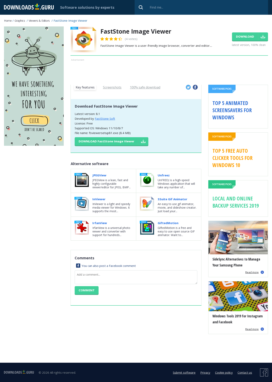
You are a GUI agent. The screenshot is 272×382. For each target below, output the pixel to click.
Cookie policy (224, 372)
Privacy (205, 372)
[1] (102, 39)
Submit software (184, 372)
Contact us (245, 372)
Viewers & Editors (39, 20)
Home (8, 20)
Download (106, 141)
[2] (104, 39)
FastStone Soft (105, 119)
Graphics (20, 20)
